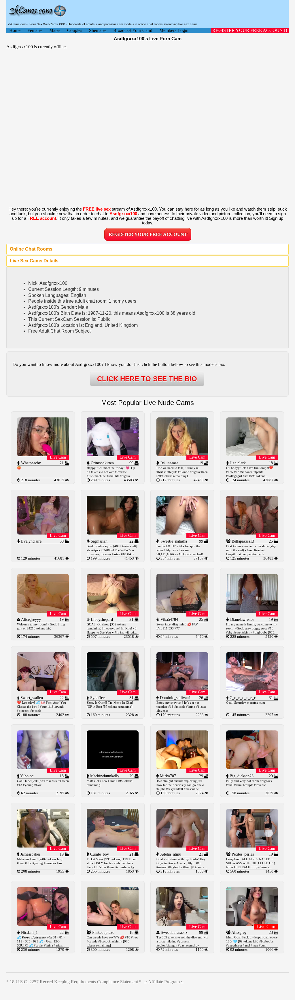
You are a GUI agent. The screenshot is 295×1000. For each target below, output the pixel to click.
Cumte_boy (99, 854)
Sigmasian (98, 541)
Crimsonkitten (102, 463)
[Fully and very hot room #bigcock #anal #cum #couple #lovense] (252, 767)
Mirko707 (167, 776)
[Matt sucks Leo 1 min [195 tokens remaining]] (113, 767)
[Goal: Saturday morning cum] (252, 689)
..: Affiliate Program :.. (164, 981)
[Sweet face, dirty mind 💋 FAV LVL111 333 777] (182, 611)
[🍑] (43, 454)
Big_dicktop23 (241, 776)
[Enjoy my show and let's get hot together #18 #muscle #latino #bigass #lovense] (182, 689)
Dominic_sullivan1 (175, 698)
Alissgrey (238, 932)
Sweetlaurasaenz (173, 932)
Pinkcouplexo (102, 932)
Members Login (173, 30)
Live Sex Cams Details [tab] (34, 260)
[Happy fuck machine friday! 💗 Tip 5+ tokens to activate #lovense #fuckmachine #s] (113, 454)
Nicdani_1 (29, 932)
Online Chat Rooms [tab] (31, 249)
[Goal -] (182, 845)
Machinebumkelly (104, 776)
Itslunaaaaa (168, 463)
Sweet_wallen (31, 698)
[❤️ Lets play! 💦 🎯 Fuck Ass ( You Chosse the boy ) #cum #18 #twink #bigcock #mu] (43, 689)
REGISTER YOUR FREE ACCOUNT (148, 234)
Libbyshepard (101, 619)
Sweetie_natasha (173, 541)
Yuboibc (26, 776)
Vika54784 (168, 619)
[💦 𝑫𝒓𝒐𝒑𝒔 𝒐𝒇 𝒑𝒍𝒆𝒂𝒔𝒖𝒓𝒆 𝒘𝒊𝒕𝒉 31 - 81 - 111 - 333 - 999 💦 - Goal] (43, 924)
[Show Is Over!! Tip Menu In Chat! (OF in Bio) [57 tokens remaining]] (113, 689)
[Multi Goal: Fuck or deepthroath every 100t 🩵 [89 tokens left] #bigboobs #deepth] (252, 924)
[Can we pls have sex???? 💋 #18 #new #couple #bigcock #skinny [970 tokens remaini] (113, 924)
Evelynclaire (30, 541)
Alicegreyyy (30, 619)
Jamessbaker (29, 854)
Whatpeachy (30, 463)
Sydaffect (97, 698)
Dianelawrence (241, 619)
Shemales (97, 30)
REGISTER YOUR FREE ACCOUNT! (249, 30)
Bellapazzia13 (242, 541)
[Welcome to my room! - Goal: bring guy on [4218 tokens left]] (43, 611)
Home (14, 30)
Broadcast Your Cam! (132, 30)
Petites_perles (242, 854)
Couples (74, 30)
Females (34, 30)
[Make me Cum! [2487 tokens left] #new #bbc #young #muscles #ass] (43, 845)
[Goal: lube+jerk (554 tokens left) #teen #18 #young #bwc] (43, 767)
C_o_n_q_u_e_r (242, 698)
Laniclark (237, 463)
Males (54, 30)
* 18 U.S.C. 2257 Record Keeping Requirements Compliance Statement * (73, 981)
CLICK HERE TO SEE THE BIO (147, 379)
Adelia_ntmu (170, 854)
